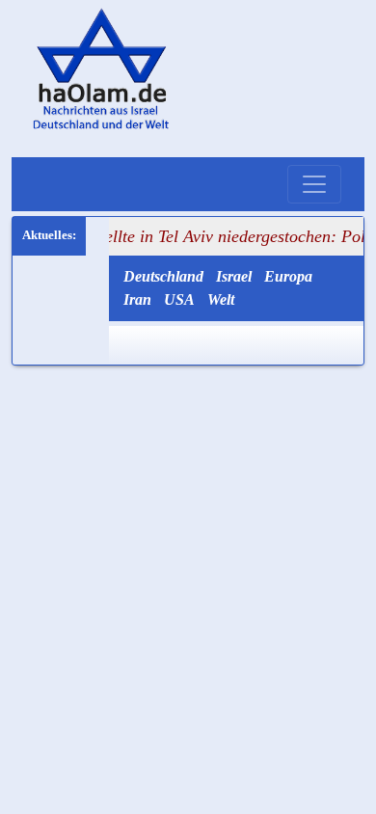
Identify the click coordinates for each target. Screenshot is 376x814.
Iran (137, 299)
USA (179, 299)
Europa (288, 276)
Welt (220, 299)
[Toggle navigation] (314, 184)
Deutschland (163, 276)
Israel (234, 276)
